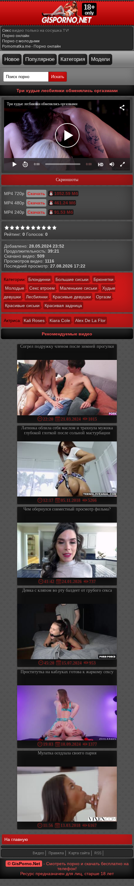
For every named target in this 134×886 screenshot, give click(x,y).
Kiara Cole (60, 320)
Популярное (40, 59)
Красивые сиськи (22, 305)
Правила (56, 853)
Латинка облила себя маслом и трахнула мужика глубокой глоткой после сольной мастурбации (67, 430)
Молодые (14, 288)
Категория (72, 59)
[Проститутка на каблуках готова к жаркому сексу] (67, 713)
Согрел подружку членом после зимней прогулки (67, 346)
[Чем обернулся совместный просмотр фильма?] (67, 551)
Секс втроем (42, 288)
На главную (16, 839)
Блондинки (39, 279)
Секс (6, 30)
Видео (38, 853)
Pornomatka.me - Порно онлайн (31, 46)
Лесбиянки (37, 296)
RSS (97, 853)
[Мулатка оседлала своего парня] (67, 795)
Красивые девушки (72, 296)
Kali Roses (34, 320)
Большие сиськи (72, 279)
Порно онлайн (15, 35)
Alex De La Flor (90, 320)
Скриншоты (67, 179)
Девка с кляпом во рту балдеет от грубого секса (67, 590)
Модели (100, 59)
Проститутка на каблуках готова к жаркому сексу (67, 671)
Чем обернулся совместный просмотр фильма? (67, 509)
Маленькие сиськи (78, 288)
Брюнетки (103, 279)
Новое (11, 59)
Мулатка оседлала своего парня (67, 753)
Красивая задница (63, 305)
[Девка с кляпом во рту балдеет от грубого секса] (67, 632)
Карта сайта (79, 853)
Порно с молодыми (21, 41)
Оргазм (103, 296)
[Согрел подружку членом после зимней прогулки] (67, 388)
